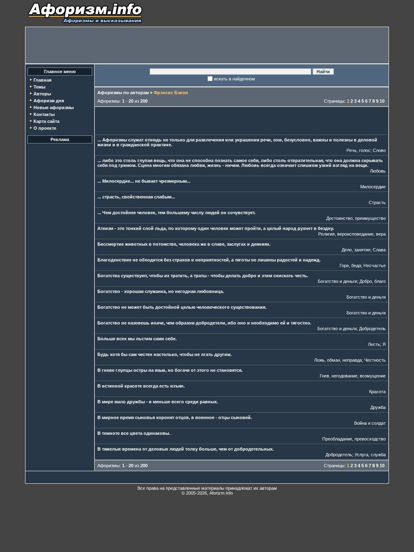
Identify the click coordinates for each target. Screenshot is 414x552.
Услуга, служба (370, 454)
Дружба (378, 407)
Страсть (377, 202)
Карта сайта (46, 121)
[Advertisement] (207, 45)
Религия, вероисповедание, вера (352, 234)
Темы (39, 86)
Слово (379, 150)
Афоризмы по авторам (123, 92)
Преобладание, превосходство (354, 438)
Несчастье (374, 265)
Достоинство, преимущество (356, 218)
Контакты (44, 114)
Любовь (378, 171)
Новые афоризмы (54, 107)
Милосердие (373, 186)
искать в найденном (234, 78)
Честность (375, 360)
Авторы (42, 93)
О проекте (45, 128)
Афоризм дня (49, 100)
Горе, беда (350, 265)
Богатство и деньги (337, 281)
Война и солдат (370, 423)
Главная (42, 80)
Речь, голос (358, 150)
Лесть (374, 344)
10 (382, 101)
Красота (377, 391)
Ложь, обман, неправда (338, 360)
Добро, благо (372, 281)
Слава (379, 249)
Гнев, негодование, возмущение (353, 375)
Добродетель (372, 328)
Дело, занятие (356, 249)
